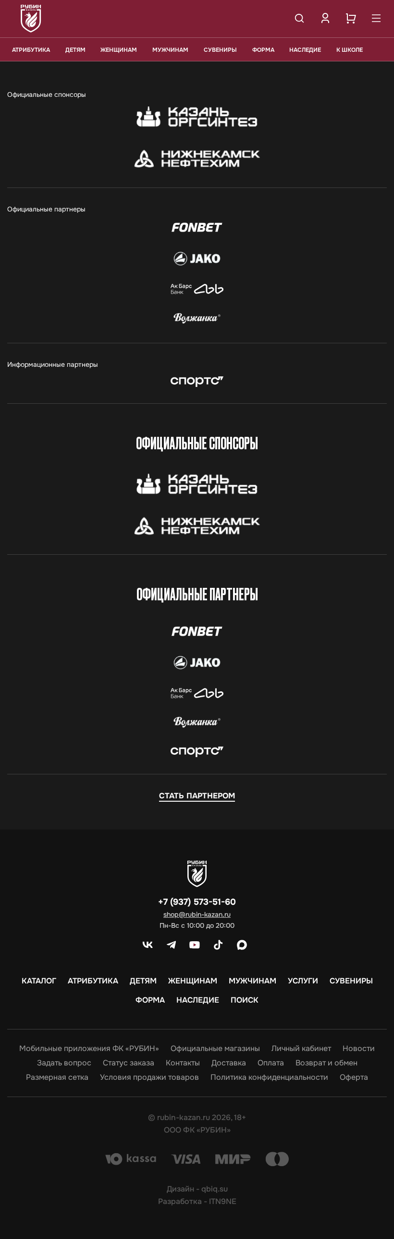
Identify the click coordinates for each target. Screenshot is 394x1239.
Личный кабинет (301, 1048)
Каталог (39, 981)
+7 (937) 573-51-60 (197, 902)
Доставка (228, 1063)
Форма (263, 50)
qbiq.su (214, 1189)
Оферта (354, 1077)
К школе (349, 50)
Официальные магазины (215, 1048)
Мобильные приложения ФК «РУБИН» (89, 1048)
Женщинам (118, 50)
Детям (75, 50)
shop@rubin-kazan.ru (197, 914)
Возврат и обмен (326, 1063)
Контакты (183, 1063)
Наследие (305, 50)
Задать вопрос (64, 1063)
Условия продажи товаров (149, 1077)
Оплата (271, 1063)
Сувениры (220, 50)
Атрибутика (31, 50)
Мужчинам (170, 50)
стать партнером (197, 796)
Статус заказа (128, 1063)
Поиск (245, 1000)
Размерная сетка (57, 1077)
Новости (359, 1048)
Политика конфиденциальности (269, 1077)
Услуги (303, 981)
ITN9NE (222, 1201)
